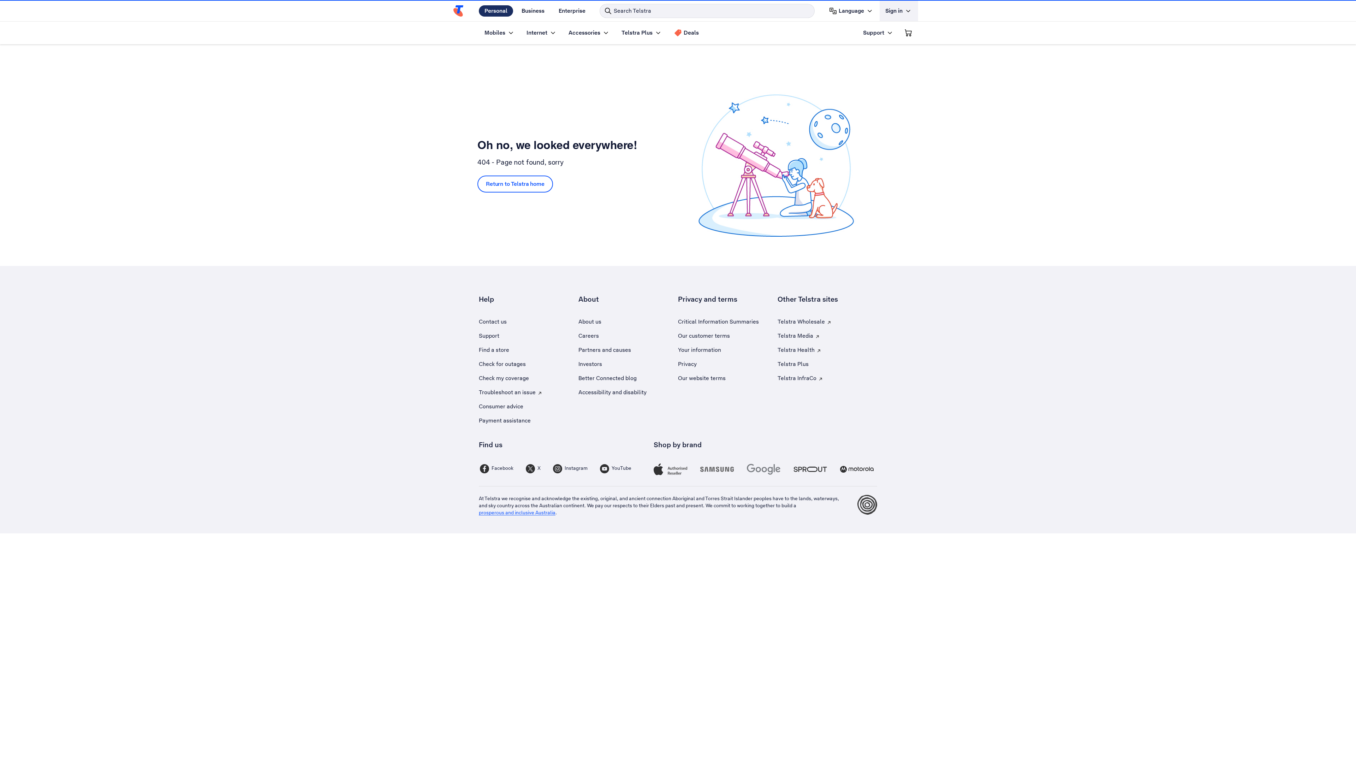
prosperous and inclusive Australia (517, 512)
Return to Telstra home (515, 184)
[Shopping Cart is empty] (908, 33)
